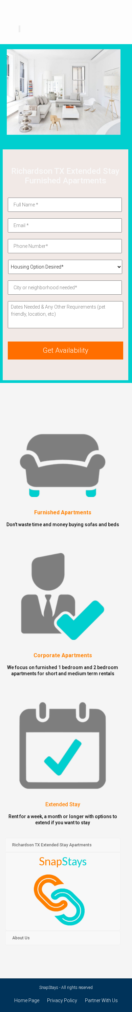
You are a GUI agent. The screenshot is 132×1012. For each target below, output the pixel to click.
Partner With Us (101, 1000)
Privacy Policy (62, 1000)
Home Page (26, 1000)
